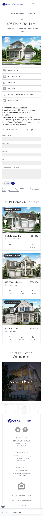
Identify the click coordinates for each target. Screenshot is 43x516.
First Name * (7, 136)
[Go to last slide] (5, 221)
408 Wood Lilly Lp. (13, 282)
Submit (7, 183)
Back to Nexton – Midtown (23, 14)
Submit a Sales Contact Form (21, 506)
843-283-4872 (21, 476)
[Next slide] (37, 221)
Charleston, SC (21, 452)
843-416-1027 (21, 461)
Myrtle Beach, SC (21, 467)
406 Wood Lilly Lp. (13, 328)
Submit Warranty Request (21, 500)
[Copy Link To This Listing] (27, 130)
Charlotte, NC (21, 437)
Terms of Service (14, 191)
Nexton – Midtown (20, 108)
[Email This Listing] (23, 130)
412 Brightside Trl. (12, 236)
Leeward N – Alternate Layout (23, 110)
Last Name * (7, 143)
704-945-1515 (21, 446)
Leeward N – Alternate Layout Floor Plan (24, 30)
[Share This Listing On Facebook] (32, 130)
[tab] (21, 230)
